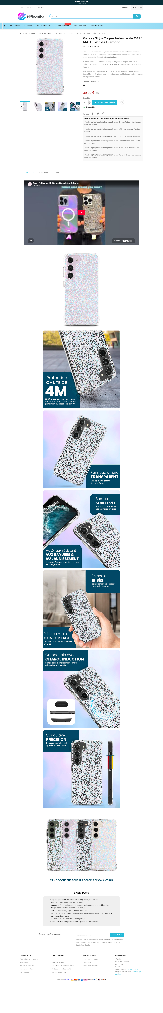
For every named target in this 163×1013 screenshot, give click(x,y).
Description (29, 172)
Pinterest (103, 113)
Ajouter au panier (104, 102)
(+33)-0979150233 (38, 8)
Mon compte (24, 972)
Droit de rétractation (59, 972)
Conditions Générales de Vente (63, 966)
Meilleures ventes (26, 969)
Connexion (87, 962)
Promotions (24, 962)
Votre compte (90, 955)
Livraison (55, 959)
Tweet (98, 113)
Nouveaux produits (27, 966)
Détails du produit (45, 172)
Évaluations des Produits (29, 959)
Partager (92, 113)
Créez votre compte (90, 966)
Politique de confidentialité (61, 969)
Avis (57, 172)
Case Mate (94, 47)
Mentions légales (58, 962)
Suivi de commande (90, 959)
